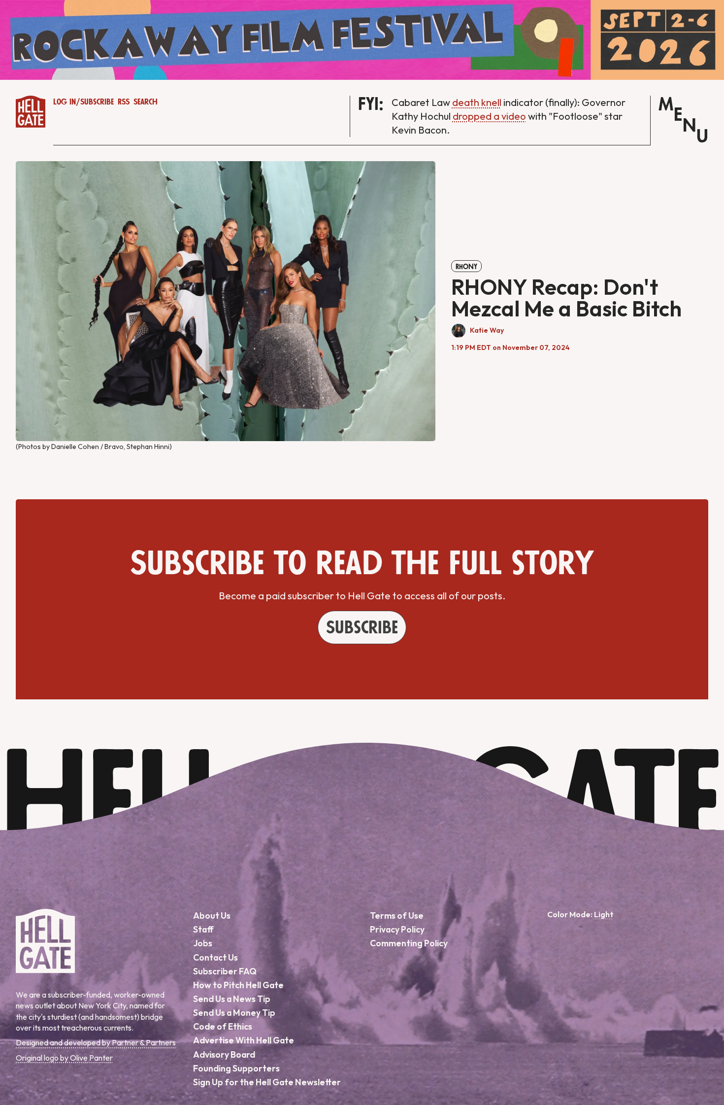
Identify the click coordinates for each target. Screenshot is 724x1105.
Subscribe (97, 102)
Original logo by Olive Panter (64, 1058)
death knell (476, 102)
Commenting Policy (409, 943)
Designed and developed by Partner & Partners (96, 1042)
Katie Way (487, 330)
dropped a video (489, 116)
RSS (124, 102)
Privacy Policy (397, 929)
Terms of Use (397, 915)
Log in (64, 102)
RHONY (466, 266)
